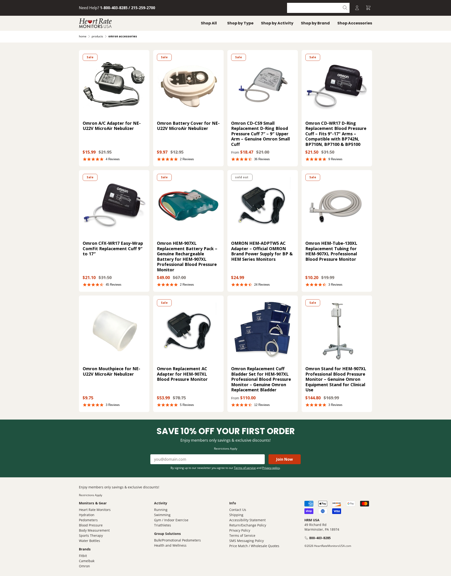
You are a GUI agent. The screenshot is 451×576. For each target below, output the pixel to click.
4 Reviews (113, 159)
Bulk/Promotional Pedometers (177, 540)
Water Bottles (89, 540)
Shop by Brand (315, 23)
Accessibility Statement (247, 520)
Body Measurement (94, 530)
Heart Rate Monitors (95, 509)
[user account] (357, 8)
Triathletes (162, 525)
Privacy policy (271, 468)
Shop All (209, 23)
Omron (84, 566)
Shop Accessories (354, 23)
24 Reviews (262, 284)
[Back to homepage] (95, 23)
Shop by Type (240, 23)
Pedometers (88, 520)
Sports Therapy (91, 535)
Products (97, 36)
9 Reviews (335, 159)
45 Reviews (113, 284)
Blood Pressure (91, 525)
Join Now (284, 459)
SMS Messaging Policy (246, 540)
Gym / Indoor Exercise (171, 520)
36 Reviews (262, 159)
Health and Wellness (170, 545)
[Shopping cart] (368, 8)
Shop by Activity (277, 23)
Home (82, 36)
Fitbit (83, 555)
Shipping (236, 515)
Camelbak (86, 561)
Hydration (86, 515)
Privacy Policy (239, 530)
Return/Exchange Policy (247, 525)
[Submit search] (345, 8)
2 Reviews (187, 159)
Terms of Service (242, 535)
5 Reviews (187, 405)
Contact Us (237, 509)
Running (160, 509)
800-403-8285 (320, 538)
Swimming (162, 515)
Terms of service (245, 468)
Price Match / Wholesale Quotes (254, 546)
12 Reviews (262, 405)
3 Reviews (335, 284)
